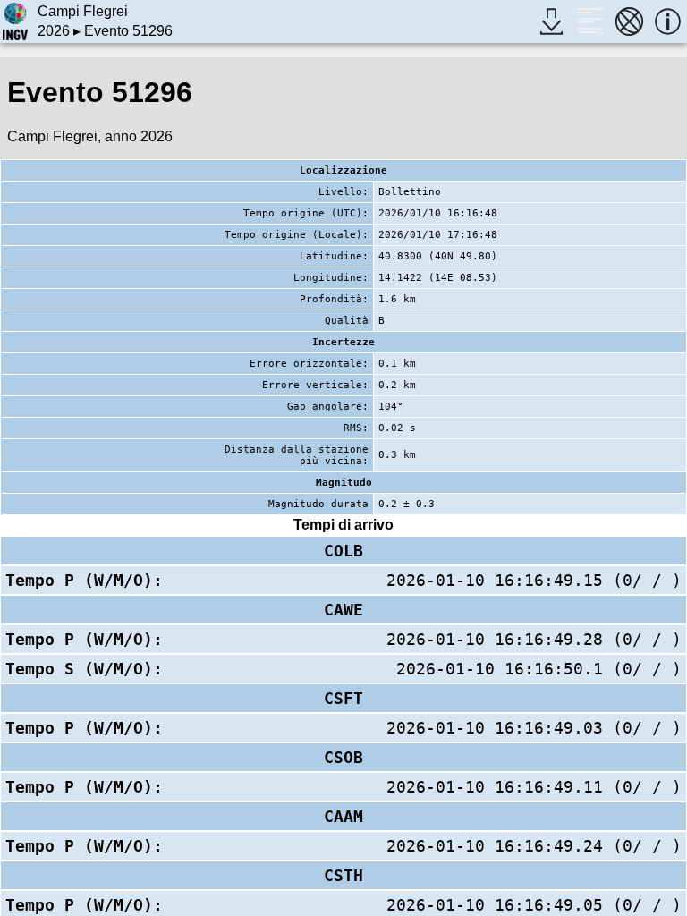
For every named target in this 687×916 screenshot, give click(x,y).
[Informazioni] (668, 21)
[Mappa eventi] (629, 21)
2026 (54, 30)
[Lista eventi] (590, 21)
